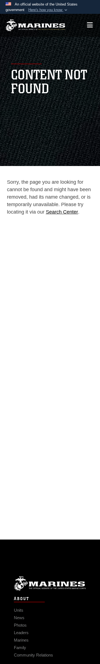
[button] (48, 10)
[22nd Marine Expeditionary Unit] (35, 25)
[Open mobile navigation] (89, 25)
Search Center (62, 212)
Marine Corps (50, 583)
